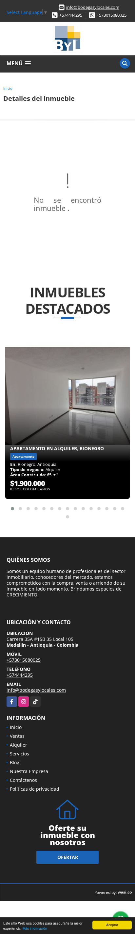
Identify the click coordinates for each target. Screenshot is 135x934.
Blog (14, 762)
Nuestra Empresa (29, 771)
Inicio (7, 88)
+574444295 (70, 15)
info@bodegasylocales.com (92, 7)
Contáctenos (23, 780)
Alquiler (18, 745)
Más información (35, 928)
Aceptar (112, 924)
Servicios (19, 754)
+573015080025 (111, 15)
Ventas (17, 736)
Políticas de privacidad (34, 789)
